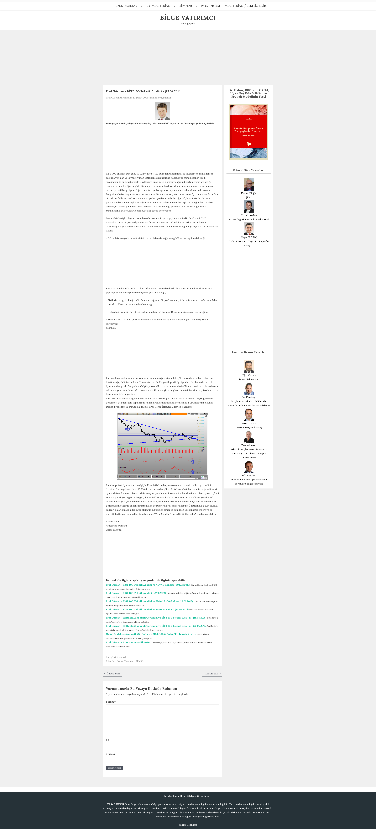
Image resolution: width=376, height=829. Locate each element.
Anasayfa (122, 657)
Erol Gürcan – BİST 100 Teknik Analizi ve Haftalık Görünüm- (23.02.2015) (149, 601)
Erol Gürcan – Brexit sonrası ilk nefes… (129, 642)
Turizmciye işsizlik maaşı (248, 427)
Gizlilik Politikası (188, 824)
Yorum (111, 701)
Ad (107, 740)
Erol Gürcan (113, 97)
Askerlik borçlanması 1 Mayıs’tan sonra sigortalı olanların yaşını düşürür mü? (249, 453)
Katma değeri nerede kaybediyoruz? (249, 219)
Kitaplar (185, 5)
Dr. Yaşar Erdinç (158, 5)
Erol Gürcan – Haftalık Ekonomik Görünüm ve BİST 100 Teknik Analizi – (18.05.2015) (156, 617)
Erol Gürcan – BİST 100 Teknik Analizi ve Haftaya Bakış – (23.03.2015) (147, 609)
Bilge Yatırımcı (188, 17)
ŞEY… (249, 197)
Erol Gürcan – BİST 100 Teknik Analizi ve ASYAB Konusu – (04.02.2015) (148, 584)
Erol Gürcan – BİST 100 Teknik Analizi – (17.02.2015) (136, 593)
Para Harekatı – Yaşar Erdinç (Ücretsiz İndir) (233, 5)
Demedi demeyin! (248, 379)
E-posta (110, 753)
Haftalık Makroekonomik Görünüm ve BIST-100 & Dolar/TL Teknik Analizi (151, 634)
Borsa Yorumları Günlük (130, 661)
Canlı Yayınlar (126, 5)
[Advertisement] (188, 56)
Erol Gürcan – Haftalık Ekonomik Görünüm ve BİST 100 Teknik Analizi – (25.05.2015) (156, 625)
